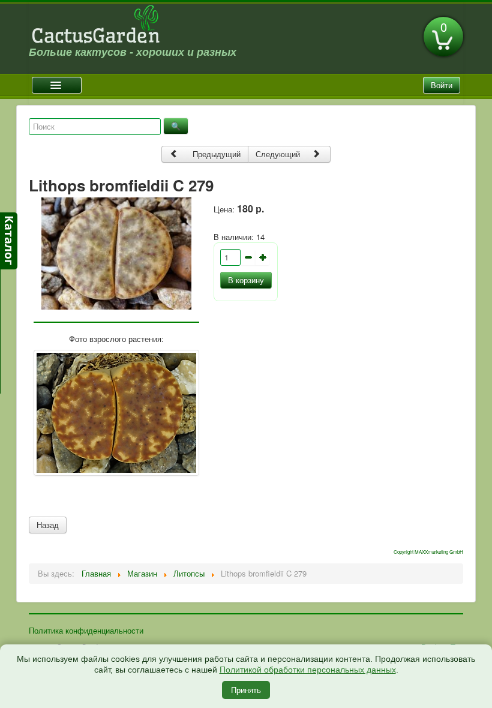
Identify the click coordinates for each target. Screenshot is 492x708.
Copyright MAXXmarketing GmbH (428, 551)
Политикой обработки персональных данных (308, 669)
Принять (246, 689)
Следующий (279, 154)
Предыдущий (215, 154)
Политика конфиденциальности (86, 630)
